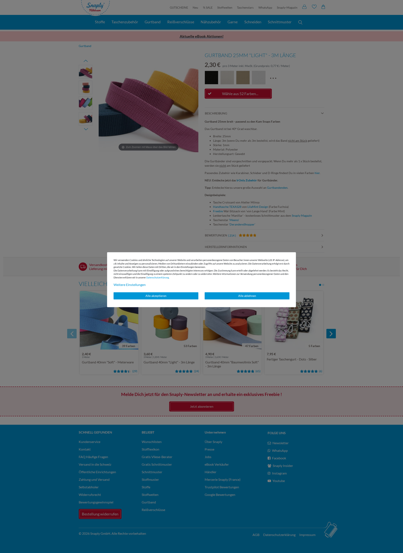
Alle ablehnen (247, 295)
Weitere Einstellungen (130, 285)
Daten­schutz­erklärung (157, 277)
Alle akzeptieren (155, 295)
